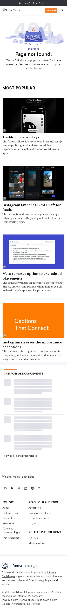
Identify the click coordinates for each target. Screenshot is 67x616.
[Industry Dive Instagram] (25, 488)
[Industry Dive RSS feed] (39, 488)
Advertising (34, 507)
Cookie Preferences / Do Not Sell (21, 603)
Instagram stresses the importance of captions (32, 344)
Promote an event (38, 518)
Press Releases (10, 537)
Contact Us (8, 518)
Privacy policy (10, 599)
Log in (32, 523)
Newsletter (8, 523)
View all (8, 455)
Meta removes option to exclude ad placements (32, 276)
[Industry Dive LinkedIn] (5, 488)
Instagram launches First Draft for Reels (31, 207)
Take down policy (47, 599)
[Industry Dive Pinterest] (32, 488)
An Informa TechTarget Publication (33, 3)
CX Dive (33, 537)
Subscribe (51, 10)
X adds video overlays (20, 137)
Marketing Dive (37, 543)
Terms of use (27, 599)
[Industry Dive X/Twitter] (18, 488)
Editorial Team (10, 513)
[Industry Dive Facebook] (11, 488)
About (5, 507)
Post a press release (25, 455)
